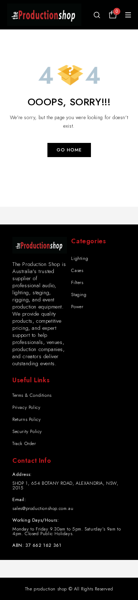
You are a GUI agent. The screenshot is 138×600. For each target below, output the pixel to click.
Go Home (69, 149)
